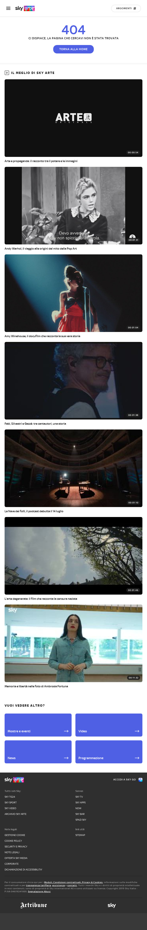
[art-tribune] (33, 905)
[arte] (26, 8)
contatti (72, 885)
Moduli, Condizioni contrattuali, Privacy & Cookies (73, 882)
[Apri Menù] (10, 8)
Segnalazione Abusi (39, 891)
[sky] (112, 905)
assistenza (58, 885)
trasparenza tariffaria (38, 885)
